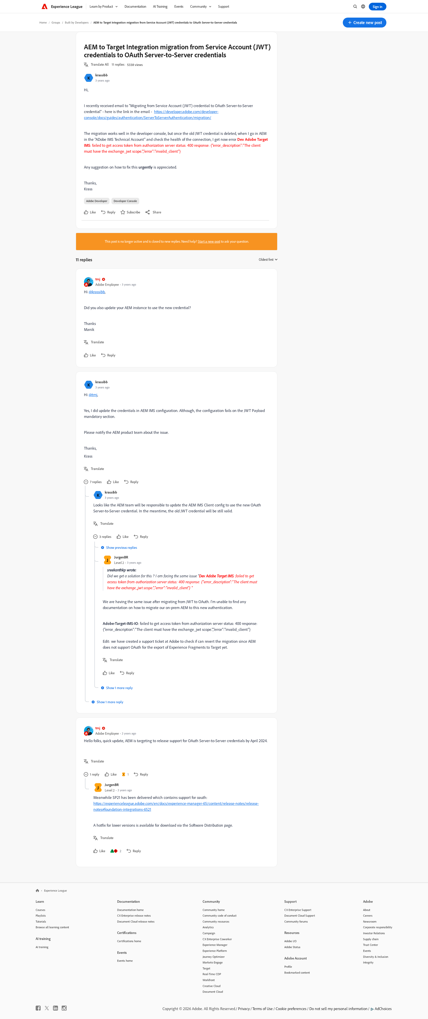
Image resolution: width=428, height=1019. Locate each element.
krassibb (101, 75)
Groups (56, 22)
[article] (175, 318)
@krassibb (97, 291)
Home (43, 22)
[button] (364, 23)
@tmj (93, 394)
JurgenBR (121, 557)
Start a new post (209, 241)
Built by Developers (77, 22)
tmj (97, 279)
